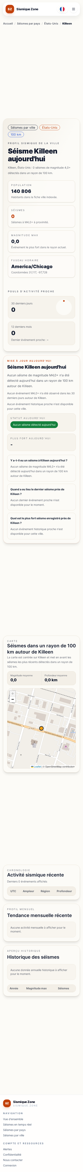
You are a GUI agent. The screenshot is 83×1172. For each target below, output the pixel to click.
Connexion (9, 1165)
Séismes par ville (23, 127)
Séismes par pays (28, 23)
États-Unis (51, 23)
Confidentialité (12, 1154)
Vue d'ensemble (13, 1119)
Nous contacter (13, 1160)
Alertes (7, 1149)
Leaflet (37, 766)
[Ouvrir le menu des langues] (62, 9)
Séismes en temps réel (17, 1124)
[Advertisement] (41, 70)
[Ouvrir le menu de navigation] (73, 9)
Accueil (8, 23)
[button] (12, 694)
